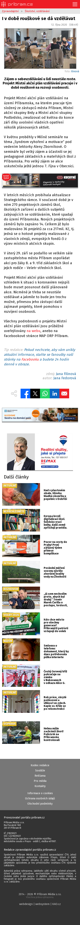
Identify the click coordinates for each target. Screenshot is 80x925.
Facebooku (30, 359)
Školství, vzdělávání (37, 11)
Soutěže (40, 770)
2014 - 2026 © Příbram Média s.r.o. (40, 896)
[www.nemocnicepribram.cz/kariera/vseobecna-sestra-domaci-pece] (40, 415)
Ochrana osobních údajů (40, 798)
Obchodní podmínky (40, 803)
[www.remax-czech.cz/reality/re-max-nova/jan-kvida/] (40, 452)
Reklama (40, 775)
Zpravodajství (10, 11)
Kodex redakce (40, 765)
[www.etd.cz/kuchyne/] (40, 180)
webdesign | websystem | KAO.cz (40, 904)
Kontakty (40, 786)
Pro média (40, 781)
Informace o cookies (40, 793)
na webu (33, 331)
